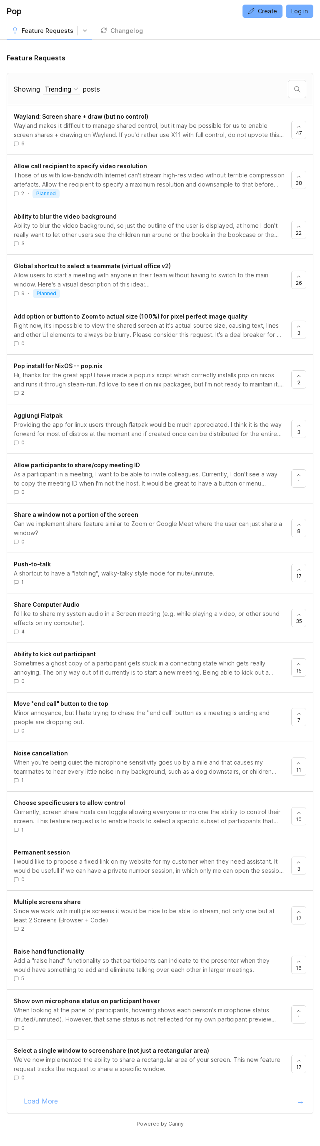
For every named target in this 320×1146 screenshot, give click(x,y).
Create (267, 11)
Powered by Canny (160, 1124)
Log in (299, 11)
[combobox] (61, 89)
